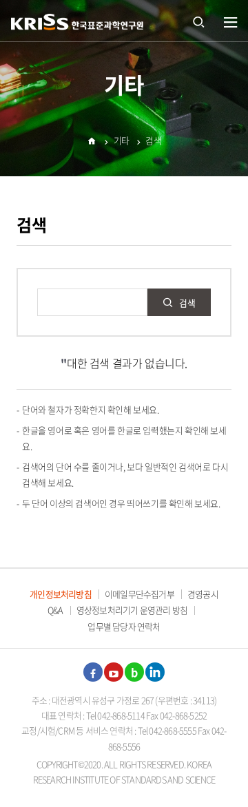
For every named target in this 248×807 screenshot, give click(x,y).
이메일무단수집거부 (139, 593)
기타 (122, 140)
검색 (153, 140)
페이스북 (93, 672)
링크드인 (155, 672)
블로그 (134, 672)
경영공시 (202, 593)
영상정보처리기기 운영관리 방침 (131, 609)
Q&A (55, 609)
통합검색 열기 (198, 20)
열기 (231, 23)
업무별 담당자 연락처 (123, 626)
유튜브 (113, 672)
